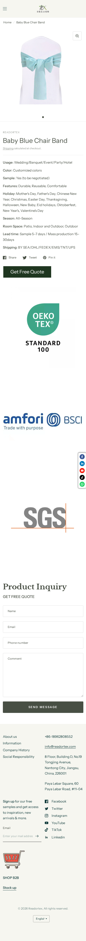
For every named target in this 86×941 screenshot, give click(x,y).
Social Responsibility (18, 757)
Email (6, 828)
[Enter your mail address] (37, 836)
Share (12, 257)
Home (7, 22)
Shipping (8, 148)
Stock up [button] (9, 888)
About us (10, 736)
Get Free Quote (27, 272)
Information (12, 743)
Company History (16, 750)
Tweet (33, 257)
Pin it (52, 257)
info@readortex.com (60, 746)
